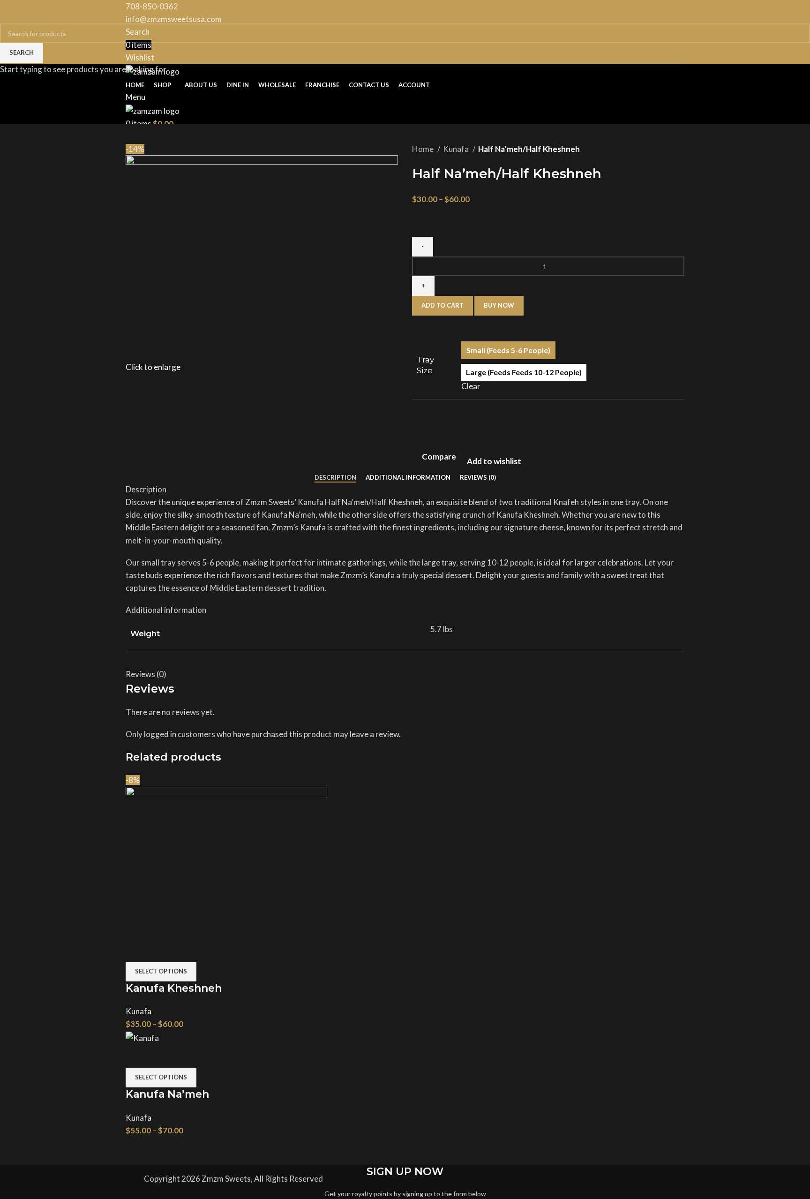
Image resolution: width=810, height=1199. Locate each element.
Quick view (162, 950)
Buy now (499, 305)
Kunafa (456, 149)
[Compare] (137, 950)
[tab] (335, 478)
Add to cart (442, 305)
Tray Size (425, 365)
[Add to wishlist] (187, 950)
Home (423, 149)
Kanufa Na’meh (167, 1094)
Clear (470, 386)
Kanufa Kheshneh (174, 988)
